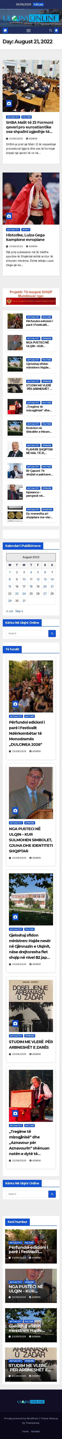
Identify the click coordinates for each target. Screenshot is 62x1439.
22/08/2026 (19, 1160)
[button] (50, 30)
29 (10, 600)
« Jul (9, 611)
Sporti (25, 230)
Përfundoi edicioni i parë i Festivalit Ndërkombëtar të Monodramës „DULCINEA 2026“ (27, 733)
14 (52, 579)
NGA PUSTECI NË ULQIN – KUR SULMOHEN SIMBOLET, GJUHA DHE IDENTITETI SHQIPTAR (31, 840)
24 (24, 593)
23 (16, 593)
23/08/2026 (19, 964)
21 (52, 586)
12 (38, 579)
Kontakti (35, 1431)
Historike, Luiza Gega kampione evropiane (25, 237)
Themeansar (32, 1422)
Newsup (53, 1418)
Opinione (47, 338)
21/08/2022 (16, 138)
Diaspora (47, 510)
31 (24, 600)
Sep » (19, 611)
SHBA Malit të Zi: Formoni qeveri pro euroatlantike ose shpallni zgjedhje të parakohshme (29, 129)
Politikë (26, 117)
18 (31, 586)
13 (45, 579)
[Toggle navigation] (28, 30)
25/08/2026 (19, 751)
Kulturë (47, 317)
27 (45, 593)
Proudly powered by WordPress (21, 1418)
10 (24, 579)
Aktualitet (13, 117)
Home (25, 1431)
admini (33, 138)
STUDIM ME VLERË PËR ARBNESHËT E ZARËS (38, 389)
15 (9, 586)
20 (45, 586)
